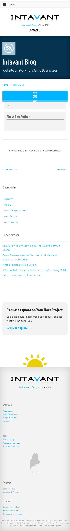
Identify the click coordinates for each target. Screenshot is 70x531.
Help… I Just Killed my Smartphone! (21, 275)
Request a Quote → (19, 327)
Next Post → (62, 169)
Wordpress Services (11, 442)
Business (8, 198)
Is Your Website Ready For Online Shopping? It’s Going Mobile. (35, 270)
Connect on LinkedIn (12, 507)
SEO (5, 436)
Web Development (11, 414)
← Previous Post (9, 169)
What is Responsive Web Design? (19, 264)
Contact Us (35, 29)
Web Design (10, 216)
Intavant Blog (18, 84)
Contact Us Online (11, 492)
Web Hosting (11, 222)
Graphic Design (9, 417)
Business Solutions (11, 446)
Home (5, 84)
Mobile (7, 204)
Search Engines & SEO (15, 210)
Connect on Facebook (12, 514)
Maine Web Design (30, 25)
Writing (6, 421)
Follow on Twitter (10, 510)
